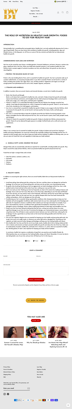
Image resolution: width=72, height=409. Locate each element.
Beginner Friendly (35, 11)
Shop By (35, 16)
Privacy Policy (42, 285)
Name (6, 256)
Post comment (36, 279)
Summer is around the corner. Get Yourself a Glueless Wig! (13, 344)
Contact (5, 1)
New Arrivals (39, 13)
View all (36, 320)
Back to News (37, 300)
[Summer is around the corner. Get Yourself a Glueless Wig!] (14, 332)
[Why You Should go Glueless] (36, 332)
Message (7, 264)
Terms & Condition (8, 369)
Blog (21, 1)
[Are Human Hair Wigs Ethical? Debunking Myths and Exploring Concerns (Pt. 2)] (58, 332)
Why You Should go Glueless (36, 343)
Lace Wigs (35, 8)
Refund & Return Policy (9, 372)
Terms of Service (52, 285)
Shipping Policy (7, 374)
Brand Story (16, 1)
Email (38, 256)
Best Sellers (32, 13)
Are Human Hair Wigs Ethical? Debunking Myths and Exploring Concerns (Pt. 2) (58, 345)
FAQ (10, 1)
